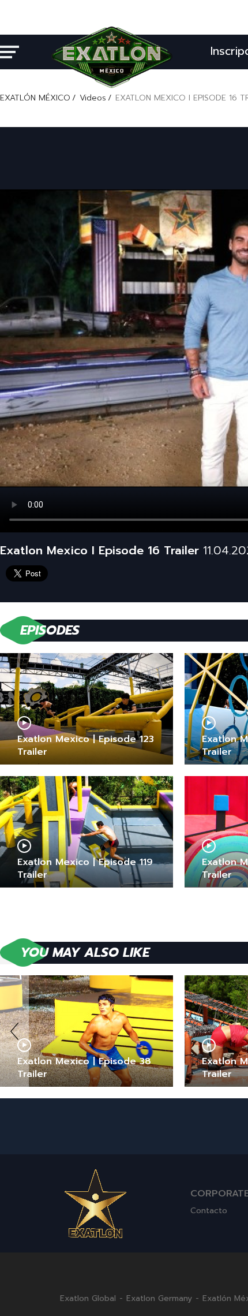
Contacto (208, 1211)
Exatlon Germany (159, 1298)
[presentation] (14, 1031)
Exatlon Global (88, 1298)
